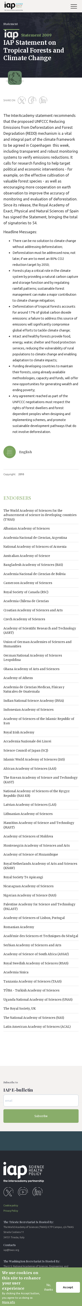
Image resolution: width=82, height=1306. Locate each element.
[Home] (13, 7)
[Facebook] (33, 100)
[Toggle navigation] (75, 7)
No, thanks (48, 1287)
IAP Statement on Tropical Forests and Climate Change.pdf (41, 457)
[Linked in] (44, 100)
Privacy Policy (10, 1210)
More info (8, 1302)
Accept (68, 1287)
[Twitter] (23, 100)
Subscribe (41, 1116)
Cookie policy (10, 1205)
